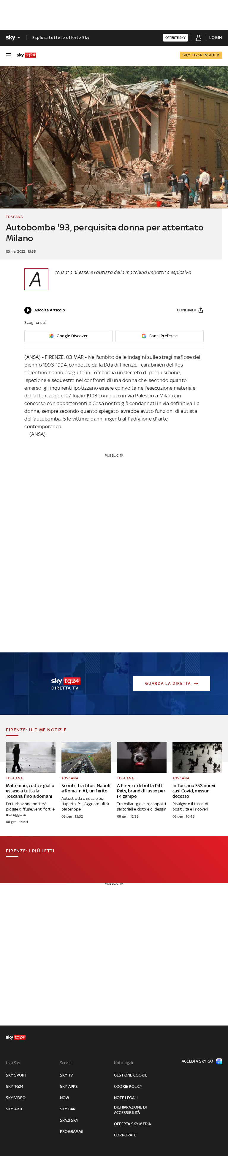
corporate (125, 1135)
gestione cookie (130, 1075)
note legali (125, 1098)
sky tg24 (15, 1086)
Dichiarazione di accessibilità (130, 1110)
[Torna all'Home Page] (26, 55)
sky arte (14, 1109)
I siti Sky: (13, 1063)
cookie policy (128, 1086)
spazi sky (69, 1120)
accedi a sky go (197, 1061)
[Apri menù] (8, 55)
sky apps (69, 1086)
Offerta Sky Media (132, 1124)
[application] (44, 310)
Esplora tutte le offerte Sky (61, 37)
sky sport (16, 1075)
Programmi (71, 1131)
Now (64, 1098)
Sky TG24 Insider (201, 55)
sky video (16, 1098)
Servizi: (66, 1063)
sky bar (67, 1109)
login (215, 37)
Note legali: (124, 1063)
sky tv (66, 1075)
